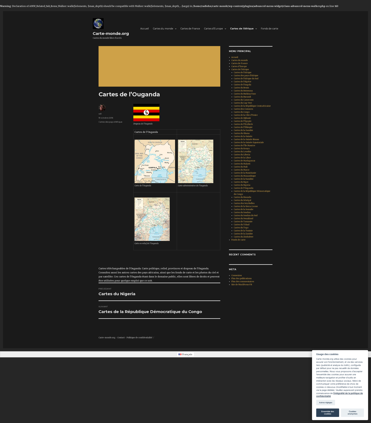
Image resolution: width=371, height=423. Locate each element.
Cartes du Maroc (241, 170)
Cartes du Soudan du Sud (246, 215)
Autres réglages (325, 403)
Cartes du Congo (242, 112)
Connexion (236, 275)
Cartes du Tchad (241, 224)
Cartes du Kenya (242, 148)
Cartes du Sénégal (242, 200)
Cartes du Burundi (242, 97)
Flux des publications (241, 278)
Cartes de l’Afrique (242, 28)
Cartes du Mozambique (245, 176)
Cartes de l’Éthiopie (243, 127)
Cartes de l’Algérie (242, 81)
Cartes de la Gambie (243, 130)
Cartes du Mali (241, 167)
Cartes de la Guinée (243, 136)
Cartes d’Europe (213, 28)
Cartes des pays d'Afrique (110, 122)
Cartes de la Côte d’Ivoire (246, 115)
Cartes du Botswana (243, 91)
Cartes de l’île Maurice (244, 145)
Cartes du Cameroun (243, 100)
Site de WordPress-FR (241, 284)
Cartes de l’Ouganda (243, 188)
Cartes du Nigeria (242, 185)
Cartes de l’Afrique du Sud (246, 78)
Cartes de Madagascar (244, 160)
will (100, 114)
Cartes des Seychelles (244, 203)
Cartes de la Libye (242, 157)
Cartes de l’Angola (242, 84)
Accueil (144, 28)
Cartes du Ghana (242, 133)
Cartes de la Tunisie (243, 230)
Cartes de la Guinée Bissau (246, 139)
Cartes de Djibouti (242, 118)
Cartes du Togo (241, 227)
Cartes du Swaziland (243, 218)
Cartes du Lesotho (242, 151)
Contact (121, 337)
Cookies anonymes (352, 412)
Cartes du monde (163, 28)
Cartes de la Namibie (243, 179)
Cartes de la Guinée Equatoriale (249, 142)
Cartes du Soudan (242, 212)
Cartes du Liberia (242, 154)
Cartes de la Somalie (243, 209)
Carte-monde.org (111, 33)
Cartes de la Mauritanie (245, 173)
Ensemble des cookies (327, 412)
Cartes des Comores (243, 109)
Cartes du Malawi (242, 164)
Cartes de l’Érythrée (243, 124)
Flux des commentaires (242, 281)
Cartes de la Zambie (243, 234)
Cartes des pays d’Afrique (246, 75)
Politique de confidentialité (139, 337)
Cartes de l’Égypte (242, 121)
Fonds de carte (269, 28)
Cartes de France (190, 28)
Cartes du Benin (241, 87)
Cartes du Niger (241, 182)
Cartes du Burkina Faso (245, 94)
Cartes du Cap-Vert (243, 103)
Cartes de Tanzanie (243, 221)
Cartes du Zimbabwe (243, 237)
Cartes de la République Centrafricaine (252, 106)
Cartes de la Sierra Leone (246, 206)
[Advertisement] (160, 66)
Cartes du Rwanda (242, 197)
